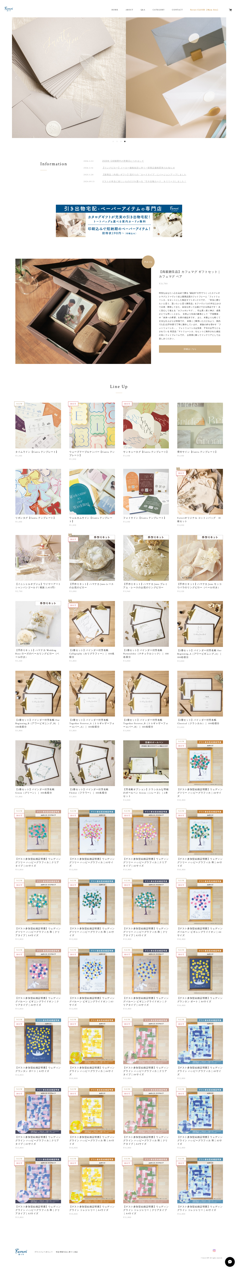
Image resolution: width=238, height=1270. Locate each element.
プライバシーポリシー (43, 1252)
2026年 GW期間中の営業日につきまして (123, 161)
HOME (115, 10)
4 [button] (124, 141)
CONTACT (177, 10)
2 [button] (117, 141)
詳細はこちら (190, 349)
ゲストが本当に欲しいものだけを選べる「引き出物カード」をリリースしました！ (144, 181)
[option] (119, 77)
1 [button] (113, 141)
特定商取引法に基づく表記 (67, 1252)
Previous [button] (16, 77)
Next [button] (221, 77)
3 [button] (121, 141)
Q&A (143, 10)
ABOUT (129, 10)
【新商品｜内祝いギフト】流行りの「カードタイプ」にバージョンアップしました (144, 174)
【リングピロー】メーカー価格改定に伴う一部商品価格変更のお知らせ (138, 168)
